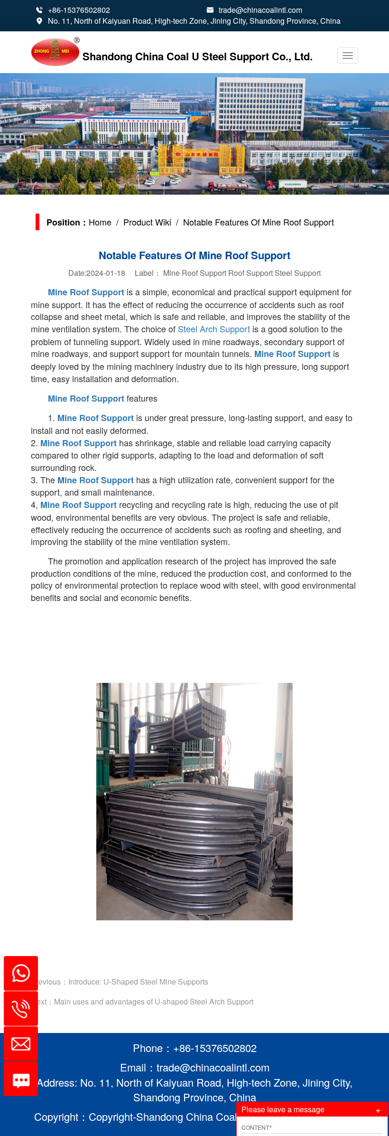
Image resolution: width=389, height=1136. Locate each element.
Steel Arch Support (214, 328)
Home (100, 222)
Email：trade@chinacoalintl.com (194, 1067)
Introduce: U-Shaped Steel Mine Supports (138, 981)
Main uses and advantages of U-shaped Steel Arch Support (153, 1001)
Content (256, 1127)
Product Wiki (147, 222)
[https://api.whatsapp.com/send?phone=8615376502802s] (17, 968)
